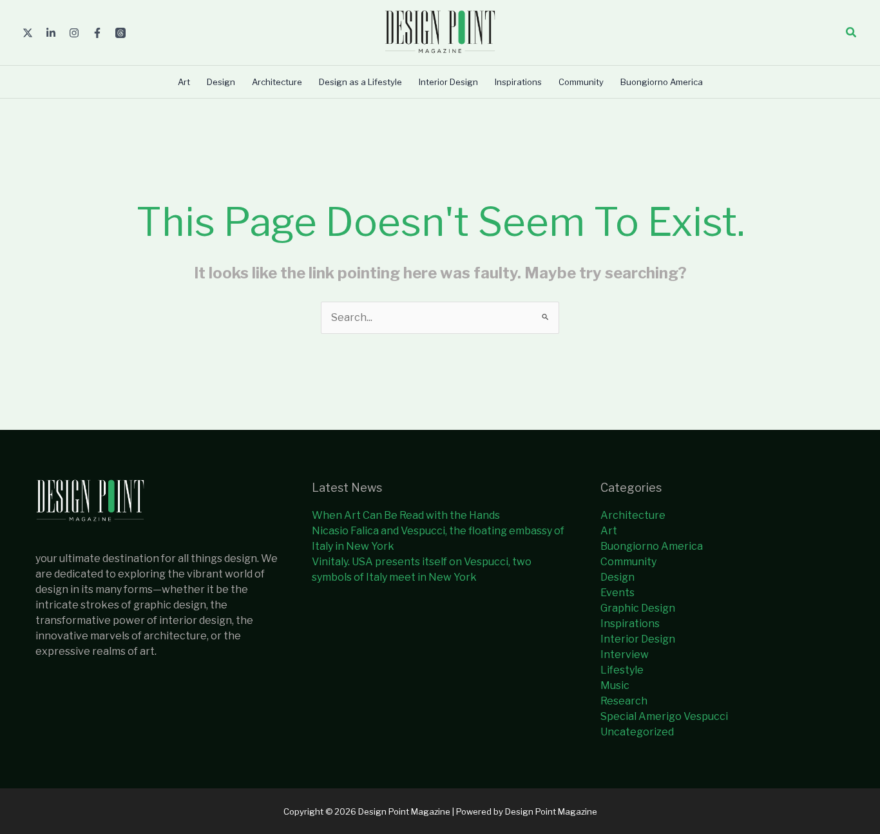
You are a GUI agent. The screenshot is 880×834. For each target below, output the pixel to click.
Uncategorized (637, 732)
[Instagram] (74, 33)
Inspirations (630, 623)
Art (608, 531)
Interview (624, 654)
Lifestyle (622, 670)
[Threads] (120, 33)
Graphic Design (637, 608)
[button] (851, 32)
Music (614, 685)
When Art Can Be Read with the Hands (406, 515)
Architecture (632, 515)
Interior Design (637, 639)
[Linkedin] (51, 33)
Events (617, 593)
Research (623, 701)
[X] (28, 33)
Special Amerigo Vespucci (664, 716)
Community (628, 562)
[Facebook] (97, 33)
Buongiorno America (651, 546)
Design (617, 577)
